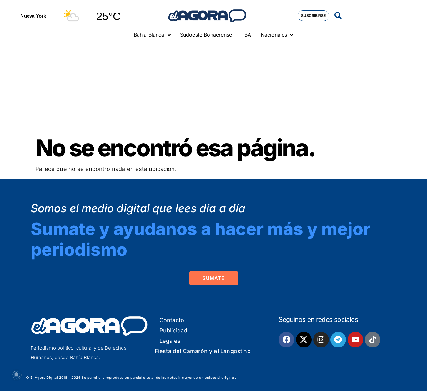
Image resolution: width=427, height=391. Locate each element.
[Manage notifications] (16, 375)
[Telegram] (338, 339)
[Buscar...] (338, 15)
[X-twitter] (304, 339)
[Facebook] (286, 339)
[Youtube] (355, 339)
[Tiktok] (372, 339)
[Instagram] (321, 339)
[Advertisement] (213, 89)
